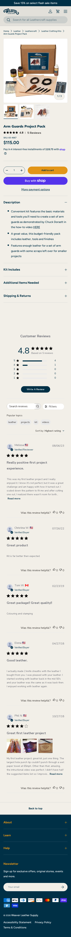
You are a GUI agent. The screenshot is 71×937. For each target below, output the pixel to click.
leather (12, 422)
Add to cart (47, 170)
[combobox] (35, 19)
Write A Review (35, 389)
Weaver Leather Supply (24, 915)
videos (45, 422)
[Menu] (65, 11)
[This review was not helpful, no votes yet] (60, 512)
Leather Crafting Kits (51, 31)
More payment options (35, 189)
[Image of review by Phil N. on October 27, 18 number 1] (14, 746)
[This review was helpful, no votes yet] (54, 512)
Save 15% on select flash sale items (35, 3)
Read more (14, 498)
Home (6, 31)
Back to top (35, 808)
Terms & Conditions (14, 927)
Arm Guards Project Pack (15, 34)
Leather (17, 31)
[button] (58, 11)
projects (25, 422)
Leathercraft (31, 31)
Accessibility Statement (17, 922)
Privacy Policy (43, 922)
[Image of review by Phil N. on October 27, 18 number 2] (30, 746)
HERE (36, 227)
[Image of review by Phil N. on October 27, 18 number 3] (45, 746)
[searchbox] (20, 406)
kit (36, 422)
